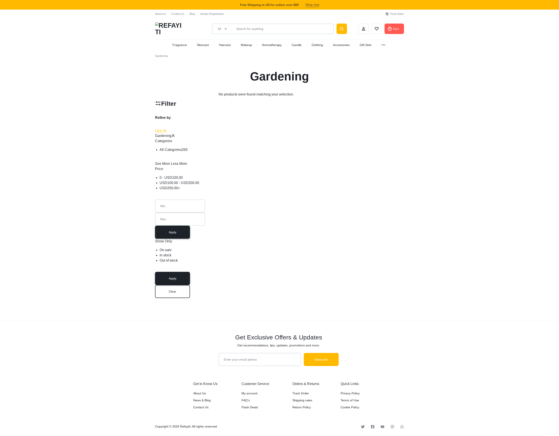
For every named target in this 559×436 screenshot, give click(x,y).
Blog (192, 13)
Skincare (203, 45)
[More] (383, 44)
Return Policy (301, 407)
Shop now (312, 4)
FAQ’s (246, 400)
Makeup (246, 45)
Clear (172, 291)
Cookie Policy (350, 407)
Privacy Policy (350, 393)
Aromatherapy (272, 45)
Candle (297, 45)
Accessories (341, 45)
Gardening (163, 136)
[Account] (363, 29)
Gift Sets (365, 45)
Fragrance (180, 45)
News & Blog (202, 400)
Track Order (397, 13)
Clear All (160, 130)
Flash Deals (250, 407)
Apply (172, 232)
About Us (160, 13)
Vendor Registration (212, 13)
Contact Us (177, 13)
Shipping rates (302, 400)
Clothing (317, 45)
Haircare (225, 45)
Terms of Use (350, 400)
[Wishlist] (376, 29)
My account (249, 393)
